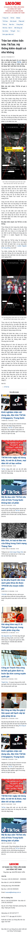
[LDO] (14, 403)
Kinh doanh (13, 21)
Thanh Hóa (4, 682)
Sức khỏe (5, 31)
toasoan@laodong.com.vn (13, 892)
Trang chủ (5, 18)
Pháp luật (21, 21)
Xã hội (12, 18)
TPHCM (3, 594)
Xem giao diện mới (8, 34)
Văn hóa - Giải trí (7, 28)
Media (18, 18)
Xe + (18, 31)
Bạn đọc (11, 24)
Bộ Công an (22, 725)
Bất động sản (18, 28)
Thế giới (12, 31)
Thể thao (5, 21)
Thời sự (4, 24)
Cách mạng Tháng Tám (16, 552)
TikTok (19, 62)
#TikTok (6, 387)
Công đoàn (19, 24)
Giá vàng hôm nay (6, 636)
